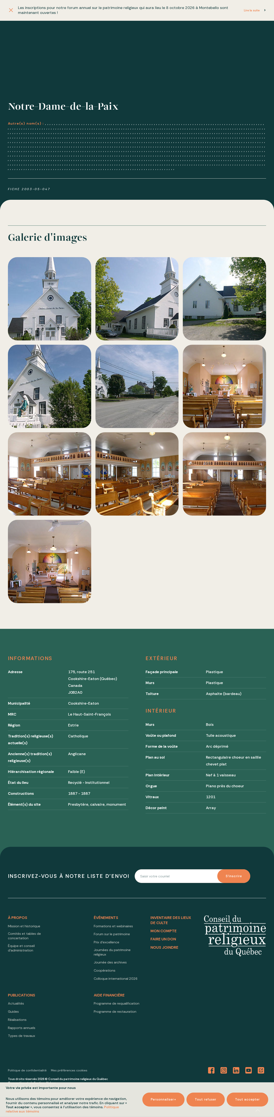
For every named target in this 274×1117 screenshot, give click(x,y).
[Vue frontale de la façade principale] (49, 298)
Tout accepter (247, 1100)
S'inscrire (234, 876)
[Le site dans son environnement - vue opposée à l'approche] (137, 386)
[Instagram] (223, 1070)
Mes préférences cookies (69, 1070)
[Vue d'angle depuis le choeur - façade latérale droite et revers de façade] (137, 474)
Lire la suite (252, 10)
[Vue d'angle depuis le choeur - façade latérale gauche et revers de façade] (49, 474)
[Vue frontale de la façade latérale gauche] (224, 298)
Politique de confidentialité (27, 1070)
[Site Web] (261, 1070)
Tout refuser (205, 1100)
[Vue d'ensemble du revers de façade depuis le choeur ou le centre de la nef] (224, 474)
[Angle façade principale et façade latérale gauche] (137, 298)
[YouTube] (248, 1070)
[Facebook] (211, 1070)
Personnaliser (163, 1100)
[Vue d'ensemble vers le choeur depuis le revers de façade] (224, 386)
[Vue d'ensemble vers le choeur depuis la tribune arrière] (49, 561)
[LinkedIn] (236, 1070)
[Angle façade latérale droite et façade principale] (49, 386)
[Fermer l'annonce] (11, 10)
